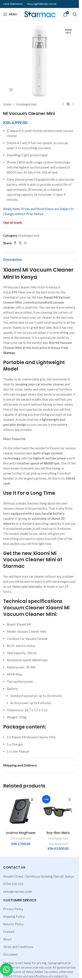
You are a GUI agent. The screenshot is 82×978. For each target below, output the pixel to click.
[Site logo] (40, 14)
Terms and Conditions (18, 947)
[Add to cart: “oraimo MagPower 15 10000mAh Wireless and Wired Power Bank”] (32, 799)
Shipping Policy (14, 916)
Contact (9, 931)
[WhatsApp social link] (25, 243)
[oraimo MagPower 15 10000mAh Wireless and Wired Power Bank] (20, 811)
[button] (6, 969)
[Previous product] (63, 104)
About (7, 939)
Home (7, 104)
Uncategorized (26, 104)
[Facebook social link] (14, 243)
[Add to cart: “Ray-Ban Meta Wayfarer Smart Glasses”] (70, 799)
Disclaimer (10, 954)
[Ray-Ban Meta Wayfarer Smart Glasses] (58, 811)
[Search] (75, 14)
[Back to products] (68, 104)
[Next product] (73, 104)
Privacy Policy (13, 909)
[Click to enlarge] (11, 89)
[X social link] (20, 243)
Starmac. (9, 353)
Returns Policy (13, 924)
